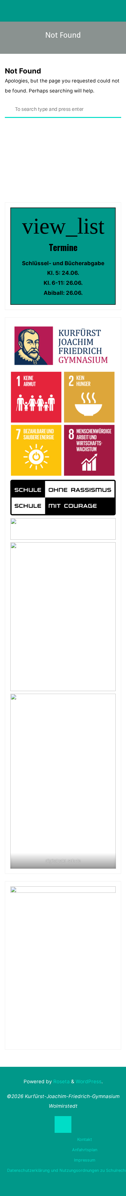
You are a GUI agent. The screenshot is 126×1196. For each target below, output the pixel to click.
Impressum (84, 1160)
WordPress (88, 1081)
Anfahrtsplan (84, 1149)
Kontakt (84, 1139)
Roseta (61, 1081)
